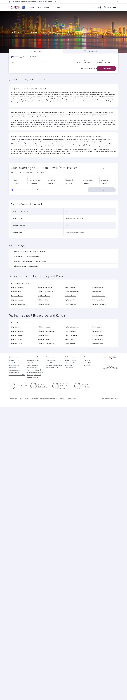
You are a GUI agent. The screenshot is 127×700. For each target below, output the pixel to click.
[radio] (19, 180)
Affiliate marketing (70, 360)
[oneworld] (23, 7)
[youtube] (113, 367)
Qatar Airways (13, 357)
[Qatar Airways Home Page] (15, 7)
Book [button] (39, 7)
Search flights (101, 190)
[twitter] (107, 367)
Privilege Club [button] (59, 7)
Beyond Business (51, 363)
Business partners (71, 357)
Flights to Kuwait (30, 80)
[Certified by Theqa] (110, 358)
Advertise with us (51, 367)
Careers (11, 363)
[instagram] (117, 367)
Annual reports (13, 372)
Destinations (18, 80)
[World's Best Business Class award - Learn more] (33, 386)
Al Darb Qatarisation (14, 370)
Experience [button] (47, 7)
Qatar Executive (32, 365)
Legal (20, 398)
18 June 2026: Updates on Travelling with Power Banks (29, 1)
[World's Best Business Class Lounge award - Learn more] (55, 386)
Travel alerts (87, 365)
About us (11, 360)
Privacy (26, 398)
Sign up (115, 7)
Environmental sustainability (17, 375)
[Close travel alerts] (117, 2)
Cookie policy (13, 398)
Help (85, 357)
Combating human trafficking (48, 398)
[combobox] (84, 168)
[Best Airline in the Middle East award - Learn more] (77, 386)
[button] (64, 251)
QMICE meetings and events (54, 365)
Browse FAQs (87, 363)
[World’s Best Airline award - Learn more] (12, 386)
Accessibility (34, 398)
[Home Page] (10, 80)
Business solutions (52, 357)
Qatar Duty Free (31, 367)
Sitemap (62, 398)
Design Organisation (33, 375)
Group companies (33, 357)
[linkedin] (110, 367)
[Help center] (94, 7)
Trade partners (69, 367)
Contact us (87, 360)
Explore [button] (31, 7)
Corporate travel (51, 360)
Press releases (13, 365)
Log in (109, 7)
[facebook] (104, 367)
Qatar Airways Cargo (33, 370)
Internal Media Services (34, 372)
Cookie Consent (71, 398)
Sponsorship (12, 367)
